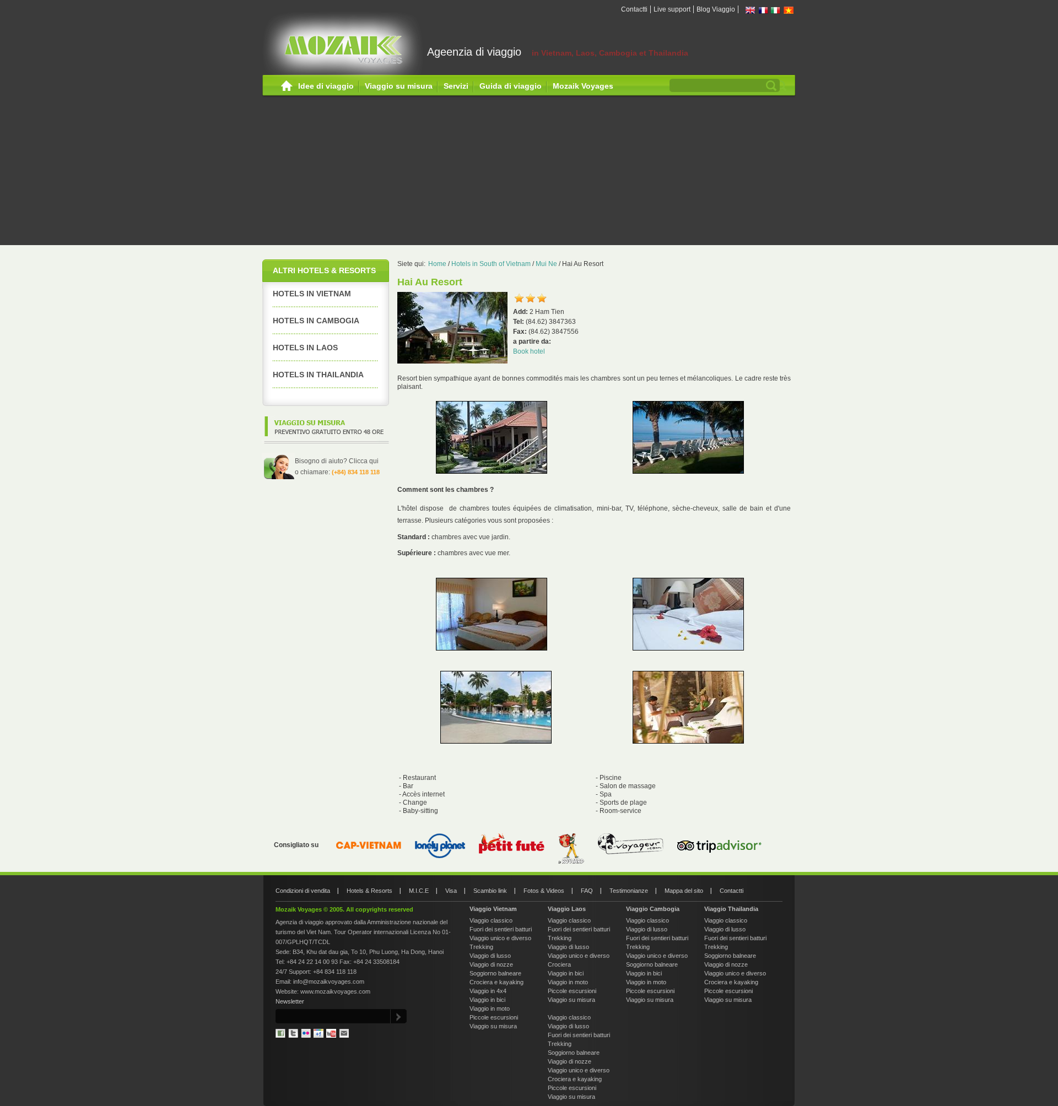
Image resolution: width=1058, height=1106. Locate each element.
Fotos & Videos (543, 890)
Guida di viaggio (510, 86)
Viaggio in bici (487, 999)
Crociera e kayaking (496, 982)
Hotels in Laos (305, 347)
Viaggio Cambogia (652, 909)
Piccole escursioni (493, 1017)
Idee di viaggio (326, 86)
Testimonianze (628, 890)
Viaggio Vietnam (493, 909)
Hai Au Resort (582, 264)
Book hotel (529, 351)
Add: (521, 312)
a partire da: (532, 341)
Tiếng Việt (789, 10)
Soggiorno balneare (495, 973)
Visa (451, 890)
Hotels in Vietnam (312, 293)
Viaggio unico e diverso (500, 938)
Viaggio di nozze (491, 964)
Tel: (519, 322)
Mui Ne (546, 264)
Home (287, 86)
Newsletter (290, 1001)
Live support (672, 9)
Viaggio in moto (489, 1008)
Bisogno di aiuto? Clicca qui (337, 461)
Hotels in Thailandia (318, 374)
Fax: (520, 331)
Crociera (559, 964)
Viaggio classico (490, 920)
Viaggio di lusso (490, 955)
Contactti (634, 9)
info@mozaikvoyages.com (328, 981)
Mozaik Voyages (583, 86)
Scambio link (490, 890)
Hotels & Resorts (369, 890)
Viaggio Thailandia (731, 909)
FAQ (587, 890)
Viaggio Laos (567, 909)
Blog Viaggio (716, 9)
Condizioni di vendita (303, 890)
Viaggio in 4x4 (487, 991)
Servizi (456, 86)
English (750, 10)
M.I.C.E (419, 890)
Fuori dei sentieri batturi (500, 929)
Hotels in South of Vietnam (491, 264)
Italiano (776, 10)
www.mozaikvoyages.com (335, 991)
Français (763, 10)
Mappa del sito (684, 890)
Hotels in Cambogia (316, 320)
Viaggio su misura (399, 86)
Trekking (481, 947)
